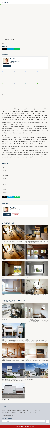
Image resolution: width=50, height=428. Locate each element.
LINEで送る (18, 49)
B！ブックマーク (10, 49)
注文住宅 (3, 43)
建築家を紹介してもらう (6, 412)
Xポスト (5, 49)
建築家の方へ (14, 412)
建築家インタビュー (26, 410)
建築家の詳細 (7, 65)
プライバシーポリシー (22, 412)
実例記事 (3, 410)
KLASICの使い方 (35, 410)
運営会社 (34, 412)
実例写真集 (7, 39)
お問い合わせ (15, 66)
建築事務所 (19, 410)
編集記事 (14, 410)
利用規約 (29, 412)
